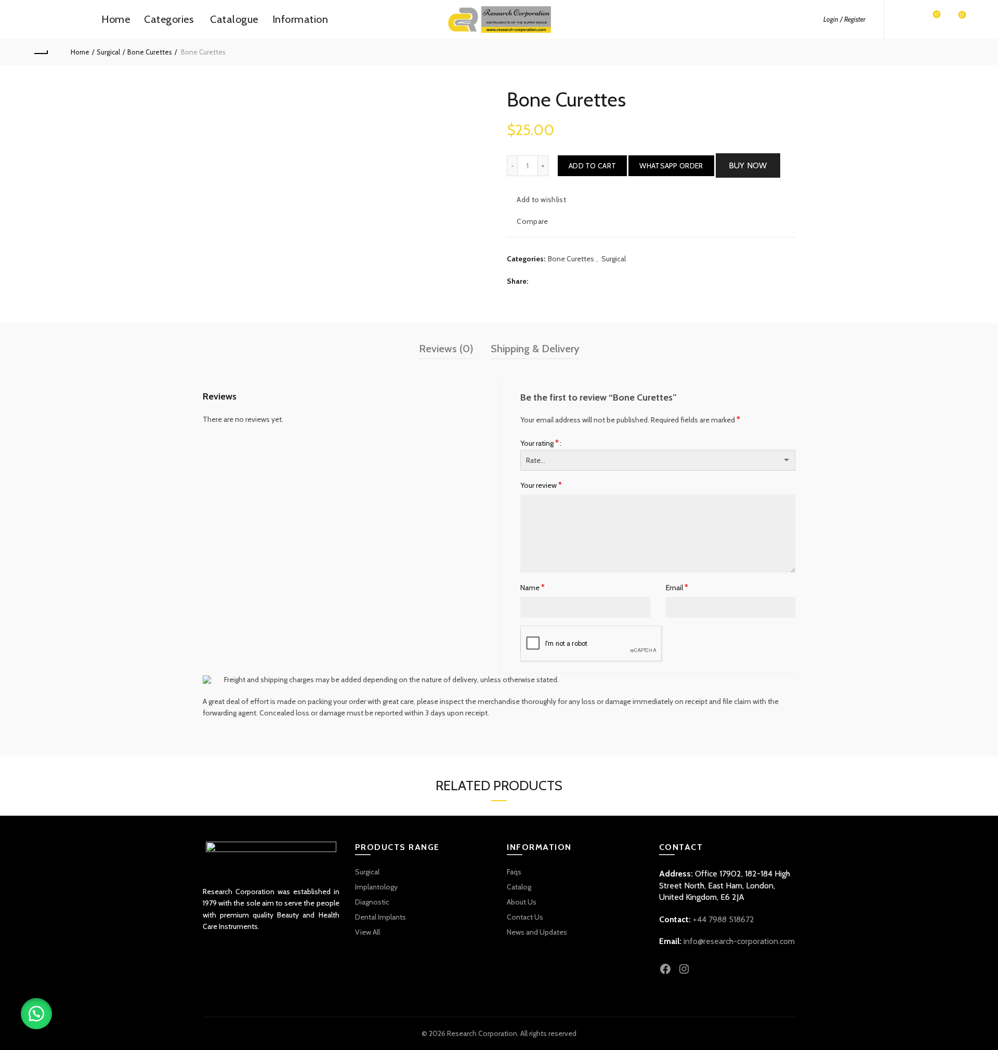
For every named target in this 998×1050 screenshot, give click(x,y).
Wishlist (936, 15)
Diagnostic (372, 902)
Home (115, 19)
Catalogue (234, 19)
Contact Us (525, 917)
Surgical (108, 52)
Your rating (539, 443)
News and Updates (537, 932)
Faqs (514, 871)
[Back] (41, 52)
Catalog (519, 887)
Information (300, 19)
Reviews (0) (446, 348)
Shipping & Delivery (535, 348)
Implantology (376, 887)
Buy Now (748, 165)
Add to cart (592, 165)
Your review (541, 485)
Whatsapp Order (671, 165)
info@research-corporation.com (739, 941)
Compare (532, 221)
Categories (168, 19)
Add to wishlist (541, 199)
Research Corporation (482, 1033)
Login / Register (844, 19)
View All (367, 932)
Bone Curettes (149, 52)
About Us (521, 902)
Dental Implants (380, 917)
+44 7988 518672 (723, 919)
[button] (671, 165)
